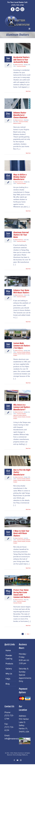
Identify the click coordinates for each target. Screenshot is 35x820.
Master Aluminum (19, 64)
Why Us (9, 673)
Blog (8, 683)
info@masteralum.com (14, 738)
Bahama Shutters (17, 123)
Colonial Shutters (21, 353)
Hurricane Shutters (17, 603)
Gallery (9, 668)
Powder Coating (9, 657)
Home (8, 650)
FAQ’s (8, 678)
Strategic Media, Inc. (22, 755)
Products (9, 663)
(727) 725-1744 (17, 5)
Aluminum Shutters (21, 66)
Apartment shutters (17, 415)
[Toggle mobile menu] (30, 29)
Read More (28, 91)
